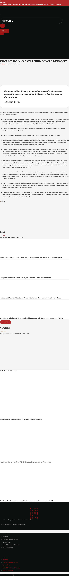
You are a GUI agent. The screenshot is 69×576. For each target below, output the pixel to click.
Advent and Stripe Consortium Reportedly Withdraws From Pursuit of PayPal (31, 257)
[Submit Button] (2, 26)
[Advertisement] (34, 50)
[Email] (1, 80)
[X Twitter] (0, 69)
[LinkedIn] (1, 74)
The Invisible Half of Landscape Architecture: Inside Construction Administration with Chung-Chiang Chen (30, 4)
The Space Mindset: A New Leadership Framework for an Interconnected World (31, 318)
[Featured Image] (32, 417)
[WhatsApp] (1, 72)
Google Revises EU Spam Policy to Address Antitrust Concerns (25, 278)
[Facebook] (1, 66)
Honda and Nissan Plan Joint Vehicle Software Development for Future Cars (30, 298)
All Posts (2, 235)
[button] (34, 7)
